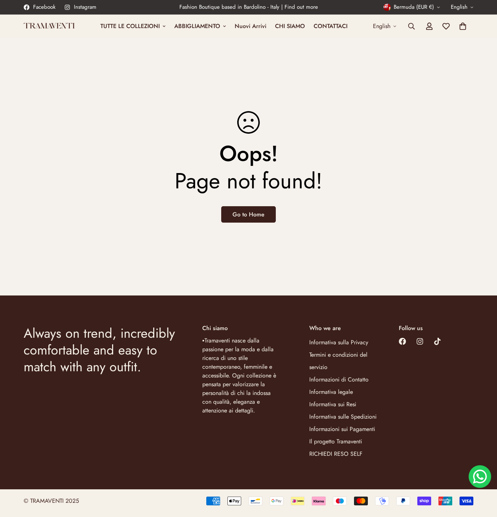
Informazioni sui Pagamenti (342, 429)
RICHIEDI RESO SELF (335, 454)
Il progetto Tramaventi (335, 441)
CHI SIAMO (290, 26)
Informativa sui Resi (332, 404)
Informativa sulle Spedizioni (343, 416)
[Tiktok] (437, 341)
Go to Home (248, 214)
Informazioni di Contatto (339, 379)
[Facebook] (402, 341)
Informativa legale (331, 392)
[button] (462, 26)
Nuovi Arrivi (250, 26)
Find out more (301, 7)
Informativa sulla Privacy (338, 342)
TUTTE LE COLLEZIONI (130, 26)
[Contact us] (480, 476)
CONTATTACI (330, 26)
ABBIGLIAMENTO (197, 26)
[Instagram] (420, 341)
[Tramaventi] (49, 26)
